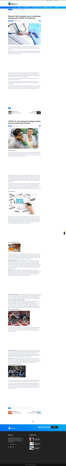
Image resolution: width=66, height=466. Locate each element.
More (50, 7)
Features (19, 7)
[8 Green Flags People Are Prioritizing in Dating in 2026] (31, 439)
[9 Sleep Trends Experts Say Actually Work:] (31, 443)
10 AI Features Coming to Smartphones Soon (19, 9)
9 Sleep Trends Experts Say (38, 444)
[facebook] (54, 0)
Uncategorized (15, 12)
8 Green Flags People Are (37, 439)
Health (36, 442)
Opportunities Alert (26, 7)
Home (15, 7)
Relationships (34, 7)
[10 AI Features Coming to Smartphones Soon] (31, 448)
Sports (40, 7)
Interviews (45, 7)
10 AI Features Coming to (37, 448)
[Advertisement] (41, 4)
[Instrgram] (57, 0)
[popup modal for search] (56, 7)
